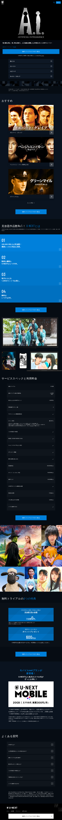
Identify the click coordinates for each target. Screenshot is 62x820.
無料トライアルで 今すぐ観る (31, 51)
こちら (42, 55)
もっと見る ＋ (31, 203)
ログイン (58, 2)
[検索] (54, 2)
